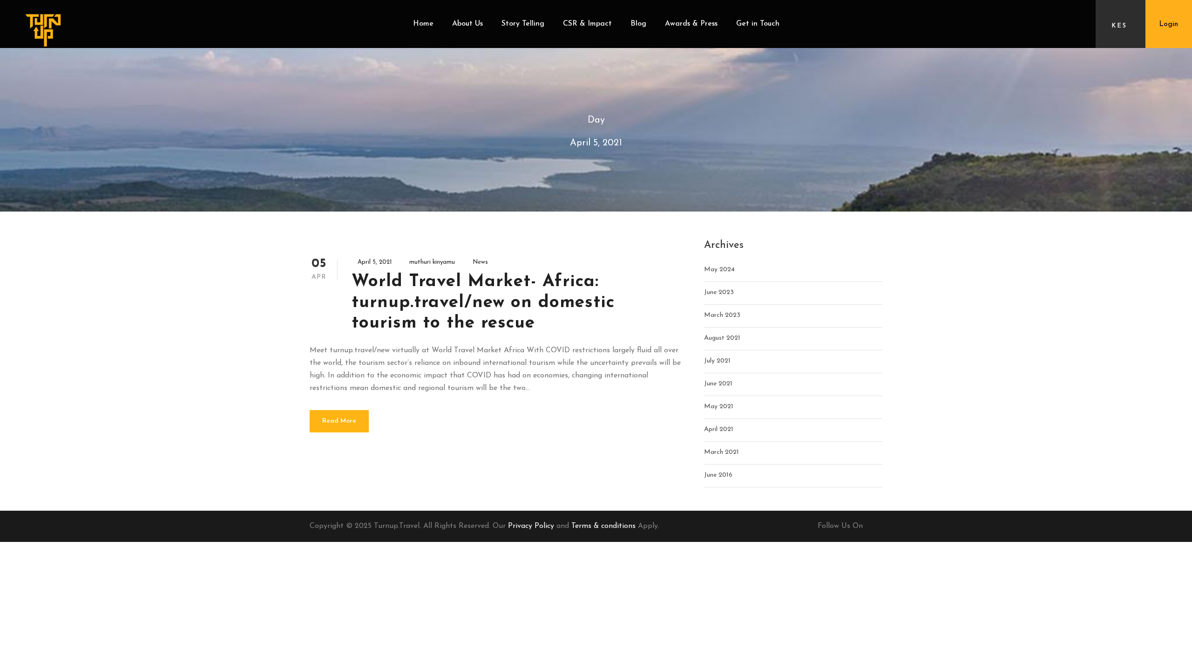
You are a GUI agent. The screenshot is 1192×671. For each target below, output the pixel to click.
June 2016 (718, 475)
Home (423, 23)
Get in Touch (757, 23)
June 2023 (719, 292)
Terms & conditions (603, 526)
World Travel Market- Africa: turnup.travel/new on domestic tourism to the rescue (483, 302)
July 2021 (717, 360)
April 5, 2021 (375, 262)
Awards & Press (691, 23)
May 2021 (718, 406)
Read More (339, 421)
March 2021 (721, 452)
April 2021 (718, 429)
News (480, 262)
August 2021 (722, 338)
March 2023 (722, 315)
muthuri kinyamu (432, 262)
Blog (638, 23)
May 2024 (719, 269)
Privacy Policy (531, 526)
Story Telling (522, 23)
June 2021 (718, 383)
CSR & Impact (587, 23)
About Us (467, 23)
